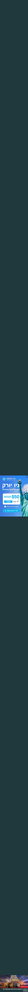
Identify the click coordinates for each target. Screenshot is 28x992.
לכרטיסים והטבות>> (24, 987)
